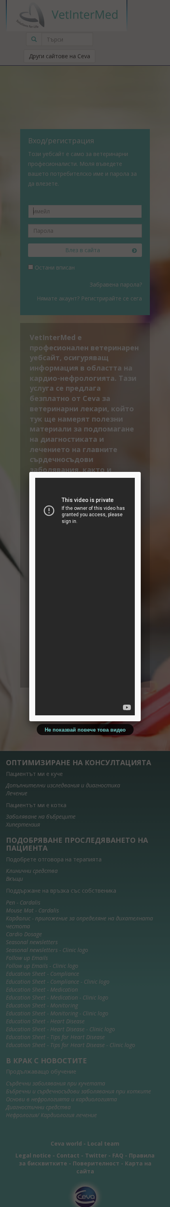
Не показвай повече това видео (85, 729)
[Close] (141, 472)
